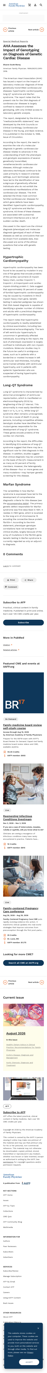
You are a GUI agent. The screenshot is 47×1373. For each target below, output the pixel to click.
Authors (6, 1241)
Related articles (10, 650)
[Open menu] (4, 5)
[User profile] (35, 5)
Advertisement (23, 13)
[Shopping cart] (29, 5)
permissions (8, 1162)
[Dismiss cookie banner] (38, 1328)
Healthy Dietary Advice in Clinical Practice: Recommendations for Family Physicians (23, 1047)
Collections (8, 1211)
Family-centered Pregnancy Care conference (20, 910)
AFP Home (8, 1195)
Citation (6, 645)
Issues (5, 1200)
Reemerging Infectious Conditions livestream (17, 818)
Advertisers (8, 1257)
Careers (6, 1292)
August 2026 (15, 1033)
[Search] (41, 5)
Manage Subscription (12, 1276)
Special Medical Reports (15, 41)
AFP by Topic (9, 1206)
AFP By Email (9, 1282)
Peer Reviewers (9, 1246)
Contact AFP (8, 1287)
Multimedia (8, 1227)
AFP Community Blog (12, 1222)
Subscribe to (14, 1112)
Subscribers (8, 1252)
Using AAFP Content (12, 1298)
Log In (6, 566)
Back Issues (8, 1303)
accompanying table (17, 503)
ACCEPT (29, 1362)
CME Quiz (7, 1216)
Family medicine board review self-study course (22, 726)
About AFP (8, 1317)
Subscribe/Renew (10, 1271)
